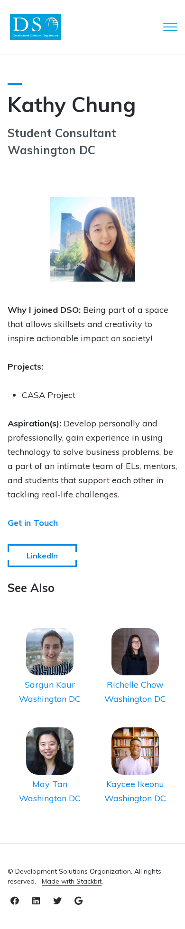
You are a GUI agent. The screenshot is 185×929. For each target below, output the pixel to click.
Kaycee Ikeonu (135, 784)
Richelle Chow (135, 684)
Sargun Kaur (50, 684)
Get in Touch (33, 522)
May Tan (49, 784)
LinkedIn (42, 555)
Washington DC (50, 698)
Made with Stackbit (72, 881)
